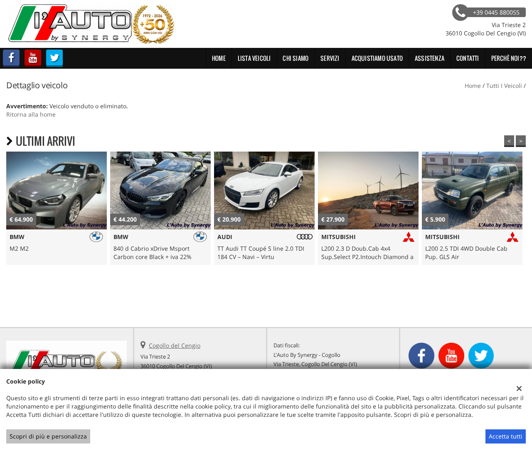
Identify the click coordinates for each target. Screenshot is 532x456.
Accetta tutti (505, 436)
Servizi (329, 58)
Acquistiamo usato (377, 58)
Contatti (467, 58)
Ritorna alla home (31, 114)
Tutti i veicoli (504, 86)
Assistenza (429, 58)
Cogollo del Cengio (174, 345)
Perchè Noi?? (508, 58)
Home (219, 58)
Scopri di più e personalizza (48, 436)
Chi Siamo (295, 58)
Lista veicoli (254, 58)
